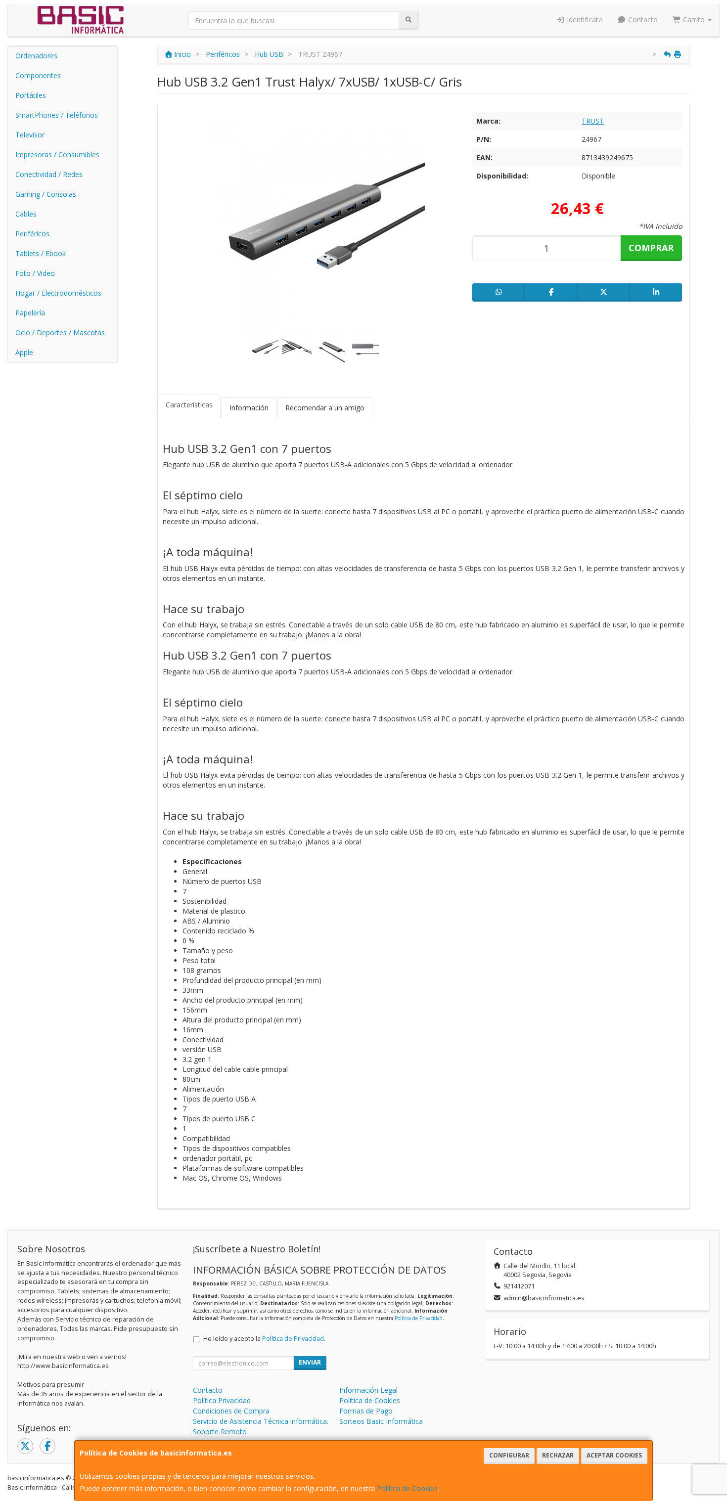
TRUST (593, 121)
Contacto (642, 19)
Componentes (38, 75)
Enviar (310, 1362)
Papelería (30, 312)
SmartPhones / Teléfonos (56, 115)
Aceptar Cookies (614, 1455)
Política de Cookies (407, 1488)
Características (189, 404)
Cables (26, 214)
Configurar (509, 1455)
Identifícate (583, 19)
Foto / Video (35, 273)
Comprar (651, 248)
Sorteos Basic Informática (381, 1421)
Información (249, 407)
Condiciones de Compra (231, 1410)
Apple (24, 352)
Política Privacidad (222, 1400)
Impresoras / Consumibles (57, 154)
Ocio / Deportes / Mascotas (60, 332)
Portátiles (30, 95)
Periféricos (32, 233)
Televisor (30, 134)
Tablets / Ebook (40, 253)
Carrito (694, 19)
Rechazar (558, 1455)
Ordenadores (36, 55)
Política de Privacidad (419, 1318)
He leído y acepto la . (264, 1338)
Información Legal (368, 1390)
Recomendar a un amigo (324, 407)
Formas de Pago (366, 1410)
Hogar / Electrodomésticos (58, 293)
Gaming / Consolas (45, 194)
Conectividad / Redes (49, 174)
